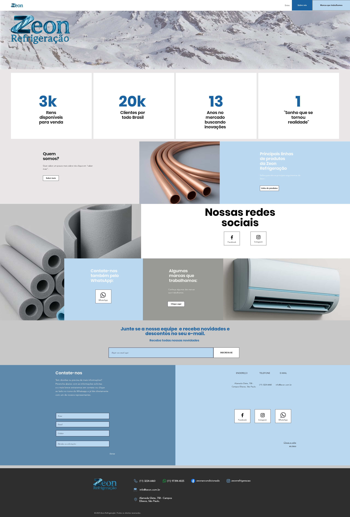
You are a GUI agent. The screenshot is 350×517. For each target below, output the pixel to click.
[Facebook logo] (232, 237)
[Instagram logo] (258, 237)
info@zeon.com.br (284, 384)
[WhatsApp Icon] (103, 295)
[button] (269, 188)
